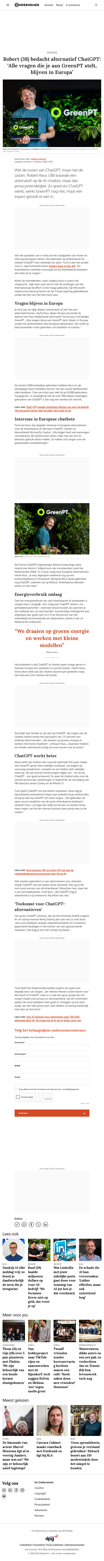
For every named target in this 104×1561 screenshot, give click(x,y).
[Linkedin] (10, 1490)
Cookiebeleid (26, 1545)
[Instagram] (22, 1490)
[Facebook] (16, 1490)
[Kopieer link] (17, 1224)
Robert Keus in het (62, 266)
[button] (55, 1545)
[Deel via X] (38, 1224)
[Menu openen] (8, 5)
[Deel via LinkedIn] (45, 1224)
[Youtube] (4, 1496)
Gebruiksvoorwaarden (74, 1545)
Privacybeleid (39, 1545)
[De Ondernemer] (27, 5)
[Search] (96, 5)
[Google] (4, 1490)
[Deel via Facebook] (31, 1224)
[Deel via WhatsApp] (24, 1224)
